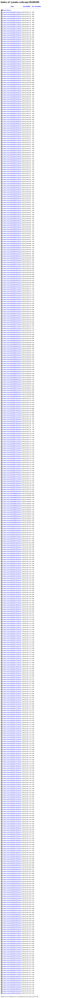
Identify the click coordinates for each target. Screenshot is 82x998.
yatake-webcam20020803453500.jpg (12, 103)
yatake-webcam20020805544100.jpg (12, 309)
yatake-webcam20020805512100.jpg (12, 289)
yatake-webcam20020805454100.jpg (12, 253)
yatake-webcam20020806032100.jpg (12, 363)
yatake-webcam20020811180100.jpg (12, 666)
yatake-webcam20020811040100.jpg (12, 580)
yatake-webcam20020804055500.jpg (12, 229)
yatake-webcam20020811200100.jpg (12, 679)
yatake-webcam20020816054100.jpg (12, 900)
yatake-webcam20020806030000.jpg (12, 361)
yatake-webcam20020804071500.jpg (12, 237)
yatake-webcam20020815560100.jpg (12, 840)
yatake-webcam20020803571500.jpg (12, 175)
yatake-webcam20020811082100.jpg (12, 607)
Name (12, 6)
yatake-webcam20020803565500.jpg (12, 173)
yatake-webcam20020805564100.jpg (12, 322)
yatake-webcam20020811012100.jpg (12, 563)
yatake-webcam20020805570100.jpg (12, 324)
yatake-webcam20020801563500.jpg (12, 20)
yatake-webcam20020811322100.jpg (12, 730)
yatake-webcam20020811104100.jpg (12, 621)
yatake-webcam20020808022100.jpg (12, 507)
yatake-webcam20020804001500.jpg (12, 194)
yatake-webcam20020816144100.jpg (12, 956)
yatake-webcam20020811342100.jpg (12, 743)
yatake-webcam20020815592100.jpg (12, 861)
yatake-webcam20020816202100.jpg (12, 991)
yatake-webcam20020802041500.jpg (12, 68)
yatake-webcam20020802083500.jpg (12, 94)
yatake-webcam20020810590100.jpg (12, 549)
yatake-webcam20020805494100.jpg (12, 278)
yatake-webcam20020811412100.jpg (12, 786)
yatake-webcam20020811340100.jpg (12, 741)
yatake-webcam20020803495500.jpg (12, 130)
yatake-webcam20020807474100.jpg (12, 417)
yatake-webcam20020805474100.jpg (12, 266)
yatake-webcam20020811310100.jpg (12, 722)
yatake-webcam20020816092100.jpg (12, 923)
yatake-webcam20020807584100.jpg (12, 485)
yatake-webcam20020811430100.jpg (12, 797)
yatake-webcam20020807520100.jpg (12, 443)
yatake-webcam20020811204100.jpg (12, 683)
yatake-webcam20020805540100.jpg (12, 305)
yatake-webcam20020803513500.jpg (12, 140)
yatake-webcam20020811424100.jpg (12, 794)
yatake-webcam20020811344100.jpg (12, 745)
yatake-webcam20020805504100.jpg (12, 284)
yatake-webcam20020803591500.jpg (12, 187)
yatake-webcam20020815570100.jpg (12, 846)
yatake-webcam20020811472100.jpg (12, 823)
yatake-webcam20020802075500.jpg (12, 90)
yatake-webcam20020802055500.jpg (12, 78)
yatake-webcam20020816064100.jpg (12, 906)
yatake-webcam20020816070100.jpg (12, 908)
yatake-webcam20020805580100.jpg (12, 330)
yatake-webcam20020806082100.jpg (12, 394)
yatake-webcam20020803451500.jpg (12, 101)
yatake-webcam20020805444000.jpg (12, 247)
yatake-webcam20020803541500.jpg (12, 156)
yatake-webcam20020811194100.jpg (12, 677)
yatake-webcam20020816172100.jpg (12, 972)
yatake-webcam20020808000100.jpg (12, 493)
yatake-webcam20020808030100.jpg (12, 512)
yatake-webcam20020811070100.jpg (12, 598)
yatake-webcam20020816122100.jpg (12, 941)
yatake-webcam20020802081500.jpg (12, 92)
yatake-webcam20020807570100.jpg (12, 474)
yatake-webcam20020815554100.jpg (12, 838)
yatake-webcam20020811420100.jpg (12, 790)
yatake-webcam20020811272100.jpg (12, 708)
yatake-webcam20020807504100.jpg (12, 435)
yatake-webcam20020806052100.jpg (12, 375)
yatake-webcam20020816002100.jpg (12, 867)
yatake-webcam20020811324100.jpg (12, 733)
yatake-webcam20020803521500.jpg (12, 144)
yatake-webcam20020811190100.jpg (12, 673)
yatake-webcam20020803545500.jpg (12, 161)
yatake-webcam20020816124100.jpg (12, 943)
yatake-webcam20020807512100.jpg (12, 439)
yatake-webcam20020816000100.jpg (12, 865)
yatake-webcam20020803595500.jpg (12, 192)
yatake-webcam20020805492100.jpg (12, 276)
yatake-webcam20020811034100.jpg (12, 578)
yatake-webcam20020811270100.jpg (12, 706)
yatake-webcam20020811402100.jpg (12, 780)
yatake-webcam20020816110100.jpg (12, 933)
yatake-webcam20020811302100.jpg (12, 718)
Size (33, 6)
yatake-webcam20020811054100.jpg (12, 590)
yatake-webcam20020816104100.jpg (12, 931)
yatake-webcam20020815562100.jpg (12, 842)
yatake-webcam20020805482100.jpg (12, 270)
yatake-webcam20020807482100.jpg (12, 421)
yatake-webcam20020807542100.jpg (12, 458)
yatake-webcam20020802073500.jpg (12, 88)
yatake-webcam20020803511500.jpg (12, 138)
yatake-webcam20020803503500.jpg (12, 134)
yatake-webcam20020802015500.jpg (12, 53)
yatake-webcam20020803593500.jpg (12, 189)
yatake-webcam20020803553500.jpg (12, 165)
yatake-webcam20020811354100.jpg (12, 751)
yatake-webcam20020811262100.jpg (12, 704)
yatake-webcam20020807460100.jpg (12, 406)
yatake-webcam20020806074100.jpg (12, 390)
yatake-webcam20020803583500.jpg (12, 183)
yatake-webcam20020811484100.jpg (12, 832)
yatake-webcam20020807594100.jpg (12, 491)
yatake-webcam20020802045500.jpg (12, 72)
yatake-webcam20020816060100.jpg (12, 902)
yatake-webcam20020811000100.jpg (12, 555)
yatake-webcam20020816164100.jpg (12, 968)
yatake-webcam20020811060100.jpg (12, 592)
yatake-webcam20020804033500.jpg (12, 214)
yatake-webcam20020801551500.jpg (12, 12)
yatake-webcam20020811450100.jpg (12, 809)
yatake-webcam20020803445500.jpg (12, 99)
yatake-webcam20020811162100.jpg (12, 656)
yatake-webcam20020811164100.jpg (12, 658)
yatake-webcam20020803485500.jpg (12, 123)
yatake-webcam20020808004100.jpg (12, 497)
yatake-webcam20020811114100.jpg (12, 627)
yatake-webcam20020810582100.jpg (12, 545)
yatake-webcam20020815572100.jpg (12, 848)
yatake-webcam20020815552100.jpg (12, 836)
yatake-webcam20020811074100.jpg (12, 602)
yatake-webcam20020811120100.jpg (12, 629)
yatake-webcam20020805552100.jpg (12, 313)
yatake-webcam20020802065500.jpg (12, 84)
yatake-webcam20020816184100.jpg (12, 980)
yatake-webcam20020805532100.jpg (12, 301)
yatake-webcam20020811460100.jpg (12, 815)
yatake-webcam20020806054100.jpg (12, 377)
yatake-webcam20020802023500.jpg (12, 57)
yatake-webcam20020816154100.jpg (12, 962)
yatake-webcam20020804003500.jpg (12, 196)
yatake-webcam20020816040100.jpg (12, 889)
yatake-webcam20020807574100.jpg (12, 479)
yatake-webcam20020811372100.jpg (12, 761)
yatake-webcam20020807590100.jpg (12, 487)
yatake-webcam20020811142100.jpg (12, 644)
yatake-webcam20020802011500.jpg (12, 49)
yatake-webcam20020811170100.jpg (12, 660)
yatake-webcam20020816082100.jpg (12, 916)
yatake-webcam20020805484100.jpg (12, 272)
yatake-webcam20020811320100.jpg (12, 728)
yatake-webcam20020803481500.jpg (12, 119)
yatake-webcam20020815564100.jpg (12, 844)
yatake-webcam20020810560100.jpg (12, 530)
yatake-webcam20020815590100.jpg (12, 858)
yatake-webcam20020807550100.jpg (12, 462)
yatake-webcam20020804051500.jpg (12, 225)
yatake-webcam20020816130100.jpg (12, 945)
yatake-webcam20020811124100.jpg (12, 633)
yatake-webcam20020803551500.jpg (12, 163)
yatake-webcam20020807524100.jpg (12, 448)
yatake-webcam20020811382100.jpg (12, 768)
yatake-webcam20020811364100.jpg (12, 757)
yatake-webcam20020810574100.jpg (12, 540)
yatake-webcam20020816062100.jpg (12, 904)
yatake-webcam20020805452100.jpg (12, 251)
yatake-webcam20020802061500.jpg (12, 80)
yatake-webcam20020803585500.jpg (12, 185)
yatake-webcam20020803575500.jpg (12, 179)
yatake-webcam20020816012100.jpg (12, 873)
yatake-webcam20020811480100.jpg (12, 828)
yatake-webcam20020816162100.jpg (12, 966)
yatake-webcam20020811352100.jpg (12, 749)
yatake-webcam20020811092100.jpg (12, 613)
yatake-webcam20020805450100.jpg (12, 249)
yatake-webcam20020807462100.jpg (12, 408)
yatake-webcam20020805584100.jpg (12, 334)
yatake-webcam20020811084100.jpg (12, 609)
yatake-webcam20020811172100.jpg (12, 662)
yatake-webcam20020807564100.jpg (12, 472)
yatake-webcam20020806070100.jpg (12, 386)
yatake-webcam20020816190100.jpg (12, 982)
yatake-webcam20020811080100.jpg (12, 605)
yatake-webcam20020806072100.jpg (12, 388)
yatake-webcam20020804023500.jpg (12, 208)
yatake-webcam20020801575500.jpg (12, 28)
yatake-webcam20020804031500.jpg (12, 212)
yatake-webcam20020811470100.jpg (12, 821)
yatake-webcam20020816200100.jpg (12, 989)
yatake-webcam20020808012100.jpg (12, 501)
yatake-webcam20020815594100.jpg (12, 863)
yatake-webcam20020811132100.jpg (12, 638)
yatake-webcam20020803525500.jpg (12, 148)
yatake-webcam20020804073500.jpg (12, 239)
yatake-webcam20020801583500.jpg (12, 33)
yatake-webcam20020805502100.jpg (12, 282)
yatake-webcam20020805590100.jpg (12, 336)
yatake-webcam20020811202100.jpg (12, 681)
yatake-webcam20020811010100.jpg (12, 561)
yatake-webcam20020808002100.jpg (12, 495)
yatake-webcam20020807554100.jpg (12, 466)
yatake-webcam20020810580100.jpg (12, 543)
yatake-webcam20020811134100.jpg (12, 640)
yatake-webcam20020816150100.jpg (12, 958)
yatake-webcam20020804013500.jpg (12, 202)
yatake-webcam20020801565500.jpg (12, 22)
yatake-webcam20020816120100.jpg (12, 939)
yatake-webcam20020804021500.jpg (12, 206)
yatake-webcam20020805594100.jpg (12, 340)
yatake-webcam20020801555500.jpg (12, 16)
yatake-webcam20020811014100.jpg (12, 565)
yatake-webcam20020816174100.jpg (12, 974)
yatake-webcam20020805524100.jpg (12, 297)
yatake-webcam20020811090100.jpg (12, 611)
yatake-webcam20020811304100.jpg (12, 720)
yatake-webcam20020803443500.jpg (12, 97)
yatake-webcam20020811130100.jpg (12, 635)
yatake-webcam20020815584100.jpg (12, 856)
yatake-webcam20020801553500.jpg (12, 14)
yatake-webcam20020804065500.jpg (12, 235)
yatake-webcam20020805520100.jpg (12, 293)
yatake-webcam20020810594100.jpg (12, 553)
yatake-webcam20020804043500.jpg (12, 220)
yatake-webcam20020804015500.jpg (12, 204)
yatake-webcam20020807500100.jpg (12, 431)
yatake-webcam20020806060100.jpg (12, 379)
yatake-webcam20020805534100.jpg (12, 303)
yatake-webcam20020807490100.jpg (12, 425)
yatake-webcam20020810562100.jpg (12, 532)
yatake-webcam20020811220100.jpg (12, 687)
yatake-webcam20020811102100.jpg (12, 619)
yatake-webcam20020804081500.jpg (12, 243)
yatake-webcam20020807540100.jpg (12, 456)
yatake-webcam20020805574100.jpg (12, 328)
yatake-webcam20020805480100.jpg (12, 268)
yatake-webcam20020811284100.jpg (12, 712)
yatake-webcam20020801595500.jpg (12, 41)
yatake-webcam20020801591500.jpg (12, 37)
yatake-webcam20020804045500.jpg (12, 222)
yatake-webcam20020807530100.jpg (12, 450)
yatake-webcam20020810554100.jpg (12, 528)
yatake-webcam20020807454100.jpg (12, 404)
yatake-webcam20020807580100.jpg (12, 481)
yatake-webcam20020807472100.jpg (12, 415)
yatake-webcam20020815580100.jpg (12, 852)
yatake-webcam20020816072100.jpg (12, 910)
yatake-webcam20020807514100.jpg (12, 441)
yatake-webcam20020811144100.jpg (12, 646)
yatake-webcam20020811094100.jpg (12, 615)
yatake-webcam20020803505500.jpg (12, 136)
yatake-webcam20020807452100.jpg (12, 402)
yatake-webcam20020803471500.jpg (12, 113)
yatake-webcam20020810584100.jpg (12, 547)
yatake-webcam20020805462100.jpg (12, 258)
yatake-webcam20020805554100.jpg (12, 315)
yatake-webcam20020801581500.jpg (12, 30)
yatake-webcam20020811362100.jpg (12, 755)
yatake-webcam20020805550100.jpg (12, 311)
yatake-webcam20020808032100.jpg (12, 514)
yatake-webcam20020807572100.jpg (12, 476)
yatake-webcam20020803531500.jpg (12, 150)
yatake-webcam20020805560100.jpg (12, 317)
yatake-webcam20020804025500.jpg (12, 210)
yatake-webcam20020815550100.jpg (12, 834)
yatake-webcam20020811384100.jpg (12, 770)
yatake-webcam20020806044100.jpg (12, 371)
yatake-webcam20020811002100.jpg (12, 557)
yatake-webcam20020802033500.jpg (12, 63)
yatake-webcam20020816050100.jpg (12, 896)
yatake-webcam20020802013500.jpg (12, 51)
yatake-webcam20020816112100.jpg (12, 935)
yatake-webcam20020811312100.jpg (12, 724)
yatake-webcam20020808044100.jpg (12, 522)
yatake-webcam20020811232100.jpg (12, 691)
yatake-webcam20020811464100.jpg (12, 819)
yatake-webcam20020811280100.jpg (12, 710)
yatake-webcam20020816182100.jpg (12, 978)
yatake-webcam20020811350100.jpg (12, 747)
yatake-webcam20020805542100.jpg (12, 307)
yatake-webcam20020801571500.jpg (12, 24)
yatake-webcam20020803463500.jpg (12, 109)
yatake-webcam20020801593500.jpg (12, 39)
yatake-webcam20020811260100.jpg (12, 702)
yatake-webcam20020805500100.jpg (12, 280)
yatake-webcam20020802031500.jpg (12, 61)
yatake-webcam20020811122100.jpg (12, 631)
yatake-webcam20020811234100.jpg (12, 693)
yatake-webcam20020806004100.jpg (12, 346)
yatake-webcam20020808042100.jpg (12, 520)
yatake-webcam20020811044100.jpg (12, 584)
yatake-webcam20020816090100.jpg (12, 920)
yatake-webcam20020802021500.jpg (12, 55)
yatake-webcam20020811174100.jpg (12, 664)
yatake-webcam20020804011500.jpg (12, 200)
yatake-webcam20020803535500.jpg (12, 154)
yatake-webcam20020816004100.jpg (12, 869)
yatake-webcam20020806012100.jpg (12, 351)
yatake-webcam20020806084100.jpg (12, 396)
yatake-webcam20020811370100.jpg (12, 759)
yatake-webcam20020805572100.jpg (12, 326)
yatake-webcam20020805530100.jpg (12, 299)
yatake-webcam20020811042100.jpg (12, 582)
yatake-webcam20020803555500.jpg (12, 167)
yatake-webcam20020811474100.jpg (12, 825)
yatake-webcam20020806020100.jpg (12, 355)
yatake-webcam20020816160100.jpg (12, 964)
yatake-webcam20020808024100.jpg (12, 510)
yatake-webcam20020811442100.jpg (12, 805)
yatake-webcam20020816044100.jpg (12, 894)
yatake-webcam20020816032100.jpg (12, 885)
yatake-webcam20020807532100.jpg (12, 452)
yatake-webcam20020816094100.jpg (12, 925)
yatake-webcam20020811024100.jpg (12, 571)
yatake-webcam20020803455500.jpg (12, 105)
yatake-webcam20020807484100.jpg (12, 423)
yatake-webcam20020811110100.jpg (12, 623)
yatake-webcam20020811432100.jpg (12, 799)
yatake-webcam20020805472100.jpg (12, 264)
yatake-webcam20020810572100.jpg (12, 538)
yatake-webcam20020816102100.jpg (12, 929)
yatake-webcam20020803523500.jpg (12, 146)
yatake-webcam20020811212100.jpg (12, 685)
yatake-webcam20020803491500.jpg (12, 125)
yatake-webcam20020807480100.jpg (12, 419)
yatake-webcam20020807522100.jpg (12, 446)
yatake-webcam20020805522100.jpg (12, 295)
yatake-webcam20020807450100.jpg (12, 400)
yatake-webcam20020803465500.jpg (12, 111)
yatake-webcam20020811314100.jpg (12, 726)
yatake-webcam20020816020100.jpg (12, 877)
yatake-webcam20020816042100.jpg (12, 892)
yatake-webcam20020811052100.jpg (12, 588)
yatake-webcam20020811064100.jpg (12, 596)
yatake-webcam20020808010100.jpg (12, 499)
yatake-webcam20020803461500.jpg (12, 107)
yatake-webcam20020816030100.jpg (12, 883)
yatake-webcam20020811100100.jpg (12, 617)
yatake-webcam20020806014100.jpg (12, 353)
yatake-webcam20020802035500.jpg (12, 66)
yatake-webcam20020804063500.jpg (12, 233)
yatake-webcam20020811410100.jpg (12, 784)
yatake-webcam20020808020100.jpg (12, 505)
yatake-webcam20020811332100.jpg (12, 737)
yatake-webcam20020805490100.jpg (12, 274)
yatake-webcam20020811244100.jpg (12, 697)
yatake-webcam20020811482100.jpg (12, 830)
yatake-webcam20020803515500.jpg (12, 142)
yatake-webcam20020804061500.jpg (12, 231)
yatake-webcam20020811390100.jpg (12, 772)
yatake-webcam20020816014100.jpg (12, 875)
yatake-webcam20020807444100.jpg (12, 398)
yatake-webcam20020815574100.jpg (12, 850)
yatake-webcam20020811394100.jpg (12, 776)
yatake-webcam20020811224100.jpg (12, 689)
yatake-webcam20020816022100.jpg (12, 879)
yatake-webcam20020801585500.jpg (12, 35)
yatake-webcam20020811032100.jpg (12, 576)
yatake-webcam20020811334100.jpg (12, 739)
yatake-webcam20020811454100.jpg (12, 813)
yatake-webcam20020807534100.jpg (12, 454)
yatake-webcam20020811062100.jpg (12, 594)
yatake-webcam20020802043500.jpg (12, 70)
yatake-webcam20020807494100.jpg (12, 429)
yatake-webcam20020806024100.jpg (12, 359)
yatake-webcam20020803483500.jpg (12, 121)
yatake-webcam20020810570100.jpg (12, 536)
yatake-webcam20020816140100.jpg (12, 951)
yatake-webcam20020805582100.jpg (12, 332)
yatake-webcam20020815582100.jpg (12, 854)
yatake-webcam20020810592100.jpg (12, 551)
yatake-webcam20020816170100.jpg (12, 970)
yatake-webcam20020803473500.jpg (12, 115)
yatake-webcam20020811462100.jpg (12, 817)
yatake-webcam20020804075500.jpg (12, 241)
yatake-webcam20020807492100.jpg (12, 427)
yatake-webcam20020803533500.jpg (12, 152)
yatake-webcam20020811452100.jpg (12, 811)
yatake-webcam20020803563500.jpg (12, 171)
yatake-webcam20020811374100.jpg (12, 764)
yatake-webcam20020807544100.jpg (12, 460)
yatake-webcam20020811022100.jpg (12, 569)
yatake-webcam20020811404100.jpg (12, 782)
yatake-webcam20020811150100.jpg (12, 648)
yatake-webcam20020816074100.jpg (12, 912)
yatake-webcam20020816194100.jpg (12, 987)
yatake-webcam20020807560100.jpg (12, 468)
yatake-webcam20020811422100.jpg (12, 792)
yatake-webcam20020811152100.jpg (12, 650)
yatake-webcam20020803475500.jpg (12, 117)
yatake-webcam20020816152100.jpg (12, 960)
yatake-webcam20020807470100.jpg (12, 412)
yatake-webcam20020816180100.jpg (12, 976)
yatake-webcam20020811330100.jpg (12, 735)
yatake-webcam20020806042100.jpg (12, 369)
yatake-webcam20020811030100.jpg (12, 574)
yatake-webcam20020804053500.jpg (12, 227)
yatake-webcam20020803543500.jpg (12, 158)
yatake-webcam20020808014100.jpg (12, 503)
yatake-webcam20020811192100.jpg (12, 675)
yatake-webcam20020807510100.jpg (12, 437)
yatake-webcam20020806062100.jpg (12, 381)
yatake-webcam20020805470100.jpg (12, 262)
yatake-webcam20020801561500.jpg (12, 18)
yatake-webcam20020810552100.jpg (12, 526)
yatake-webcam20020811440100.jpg (12, 803)
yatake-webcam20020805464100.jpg (12, 260)
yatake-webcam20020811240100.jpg (12, 695)
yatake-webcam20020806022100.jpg (12, 357)
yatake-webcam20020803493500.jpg (12, 128)
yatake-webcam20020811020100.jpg (12, 567)
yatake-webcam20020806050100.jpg (12, 373)
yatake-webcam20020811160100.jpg (12, 654)
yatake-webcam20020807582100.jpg (12, 483)
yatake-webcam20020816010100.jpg (12, 871)
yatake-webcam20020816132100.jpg (12, 947)
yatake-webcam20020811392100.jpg (12, 774)
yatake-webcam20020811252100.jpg (12, 699)
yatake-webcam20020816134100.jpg (12, 949)
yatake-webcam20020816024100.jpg (12, 881)
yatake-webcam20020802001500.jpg (12, 43)
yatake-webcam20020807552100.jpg (12, 464)
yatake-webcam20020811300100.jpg (12, 716)
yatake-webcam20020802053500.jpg (12, 76)
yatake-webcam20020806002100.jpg (12, 344)
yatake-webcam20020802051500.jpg (12, 74)
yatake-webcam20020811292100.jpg (12, 714)
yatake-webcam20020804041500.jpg (12, 218)
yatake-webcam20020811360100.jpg (12, 753)
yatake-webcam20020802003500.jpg (12, 45)
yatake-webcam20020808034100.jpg (12, 516)
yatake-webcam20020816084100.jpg (12, 918)
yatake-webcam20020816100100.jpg (12, 927)
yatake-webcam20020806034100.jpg (12, 365)
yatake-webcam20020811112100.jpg (12, 625)
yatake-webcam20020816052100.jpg (12, 898)
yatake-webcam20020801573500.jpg (12, 26)
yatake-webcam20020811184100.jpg (12, 671)
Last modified (26, 6)
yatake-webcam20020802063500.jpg (12, 82)
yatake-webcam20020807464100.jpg (12, 410)
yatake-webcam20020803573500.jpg (12, 177)
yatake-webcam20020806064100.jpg (12, 384)
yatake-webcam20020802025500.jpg (12, 59)
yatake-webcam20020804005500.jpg (12, 198)
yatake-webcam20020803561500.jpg (12, 169)
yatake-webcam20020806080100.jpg (12, 392)
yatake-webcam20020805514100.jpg (12, 291)
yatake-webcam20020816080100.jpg (12, 914)
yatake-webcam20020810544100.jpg (12, 524)
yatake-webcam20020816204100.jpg (12, 993)
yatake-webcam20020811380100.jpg (12, 766)
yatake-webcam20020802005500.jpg (12, 47)
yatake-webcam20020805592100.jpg (12, 338)
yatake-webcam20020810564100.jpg (12, 534)
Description (38, 6)
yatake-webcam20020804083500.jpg (12, 245)
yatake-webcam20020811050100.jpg (12, 586)
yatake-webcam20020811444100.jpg (12, 807)
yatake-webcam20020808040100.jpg (12, 518)
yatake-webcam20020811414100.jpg (12, 788)
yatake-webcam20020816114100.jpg (12, 937)
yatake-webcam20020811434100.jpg (12, 801)
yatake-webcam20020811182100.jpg (12, 669)
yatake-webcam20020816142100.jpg (12, 953)
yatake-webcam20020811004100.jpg (12, 559)
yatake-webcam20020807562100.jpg (12, 470)
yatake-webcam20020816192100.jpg (12, 984)
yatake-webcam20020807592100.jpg (12, 489)
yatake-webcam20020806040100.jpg (12, 367)
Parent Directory (7, 10)
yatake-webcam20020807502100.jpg (12, 433)
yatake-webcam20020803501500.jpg (12, 132)
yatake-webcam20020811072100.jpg (12, 600)
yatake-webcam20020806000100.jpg (12, 342)
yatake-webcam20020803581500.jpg (12, 181)
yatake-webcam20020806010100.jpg (12, 348)
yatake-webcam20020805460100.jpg (12, 256)
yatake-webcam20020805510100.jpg (12, 287)
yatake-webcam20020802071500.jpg (12, 86)
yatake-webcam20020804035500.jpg (12, 216)
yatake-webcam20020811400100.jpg (12, 778)
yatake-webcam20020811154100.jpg (12, 652)
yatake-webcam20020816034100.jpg (12, 887)
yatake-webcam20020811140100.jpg (12, 642)
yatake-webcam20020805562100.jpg (12, 320)
